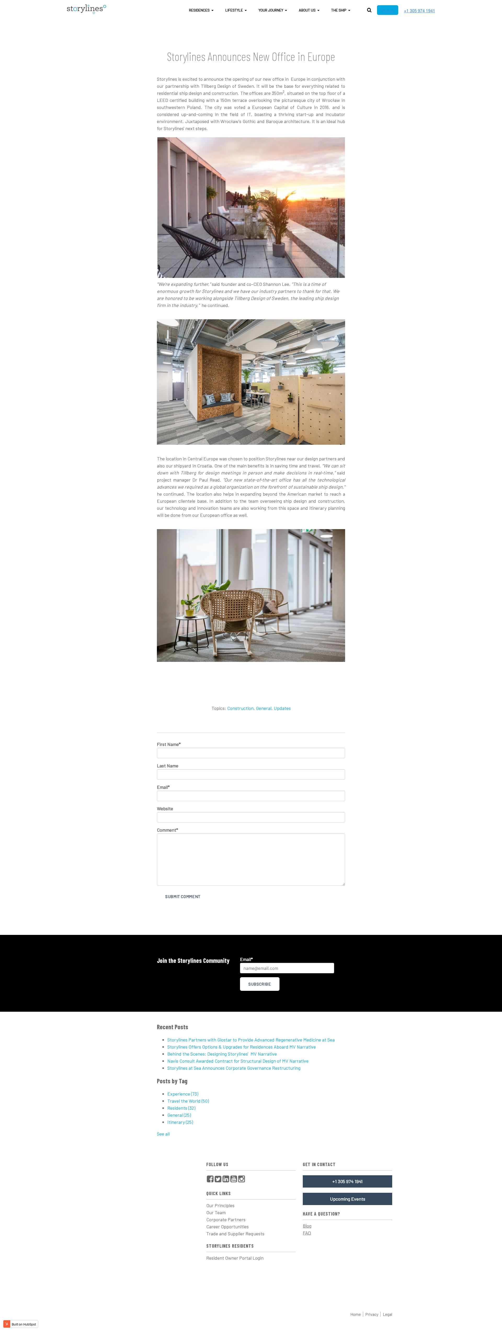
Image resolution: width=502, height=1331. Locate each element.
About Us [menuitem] (307, 10)
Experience (182, 1094)
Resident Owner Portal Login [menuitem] (235, 1258)
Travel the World (188, 1101)
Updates (282, 708)
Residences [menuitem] (199, 10)
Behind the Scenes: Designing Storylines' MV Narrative (222, 1054)
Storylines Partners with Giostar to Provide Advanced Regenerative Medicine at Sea (251, 1040)
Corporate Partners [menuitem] (226, 1219)
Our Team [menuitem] (216, 1212)
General (263, 708)
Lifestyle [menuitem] (234, 10)
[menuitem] (210, 1179)
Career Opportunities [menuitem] (227, 1226)
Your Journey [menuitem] (271, 10)
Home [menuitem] (355, 1314)
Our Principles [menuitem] (220, 1205)
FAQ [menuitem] (307, 1233)
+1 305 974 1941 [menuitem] (347, 1181)
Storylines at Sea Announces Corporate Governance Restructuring (233, 1068)
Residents (181, 1108)
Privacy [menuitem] (371, 1314)
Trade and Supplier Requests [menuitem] (235, 1233)
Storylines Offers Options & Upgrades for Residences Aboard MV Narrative (241, 1047)
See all (163, 1134)
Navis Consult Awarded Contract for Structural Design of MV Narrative (238, 1061)
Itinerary (180, 1122)
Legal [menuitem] (387, 1314)
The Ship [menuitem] (338, 10)
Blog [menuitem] (307, 1226)
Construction (240, 708)
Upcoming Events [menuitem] (347, 1199)
